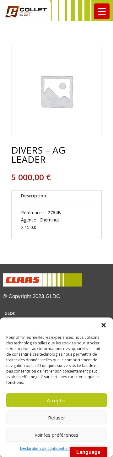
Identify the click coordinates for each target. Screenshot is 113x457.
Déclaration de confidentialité (46, 448)
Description (33, 196)
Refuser (56, 417)
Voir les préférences (56, 435)
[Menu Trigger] (102, 11)
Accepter (56, 400)
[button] (103, 325)
